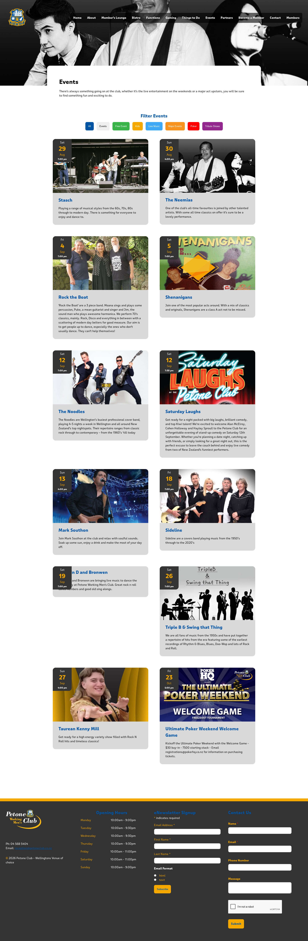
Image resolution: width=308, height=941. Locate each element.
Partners (227, 18)
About (91, 18)
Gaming (171, 18)
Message (234, 879)
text (162, 880)
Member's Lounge (113, 18)
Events (210, 18)
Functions (153, 18)
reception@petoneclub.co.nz (33, 848)
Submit (236, 924)
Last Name (162, 854)
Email (233, 842)
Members (292, 18)
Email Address (164, 825)
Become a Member (251, 18)
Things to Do (191, 18)
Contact (275, 18)
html (162, 875)
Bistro (136, 18)
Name (233, 824)
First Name (162, 839)
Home (77, 18)
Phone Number (238, 860)
